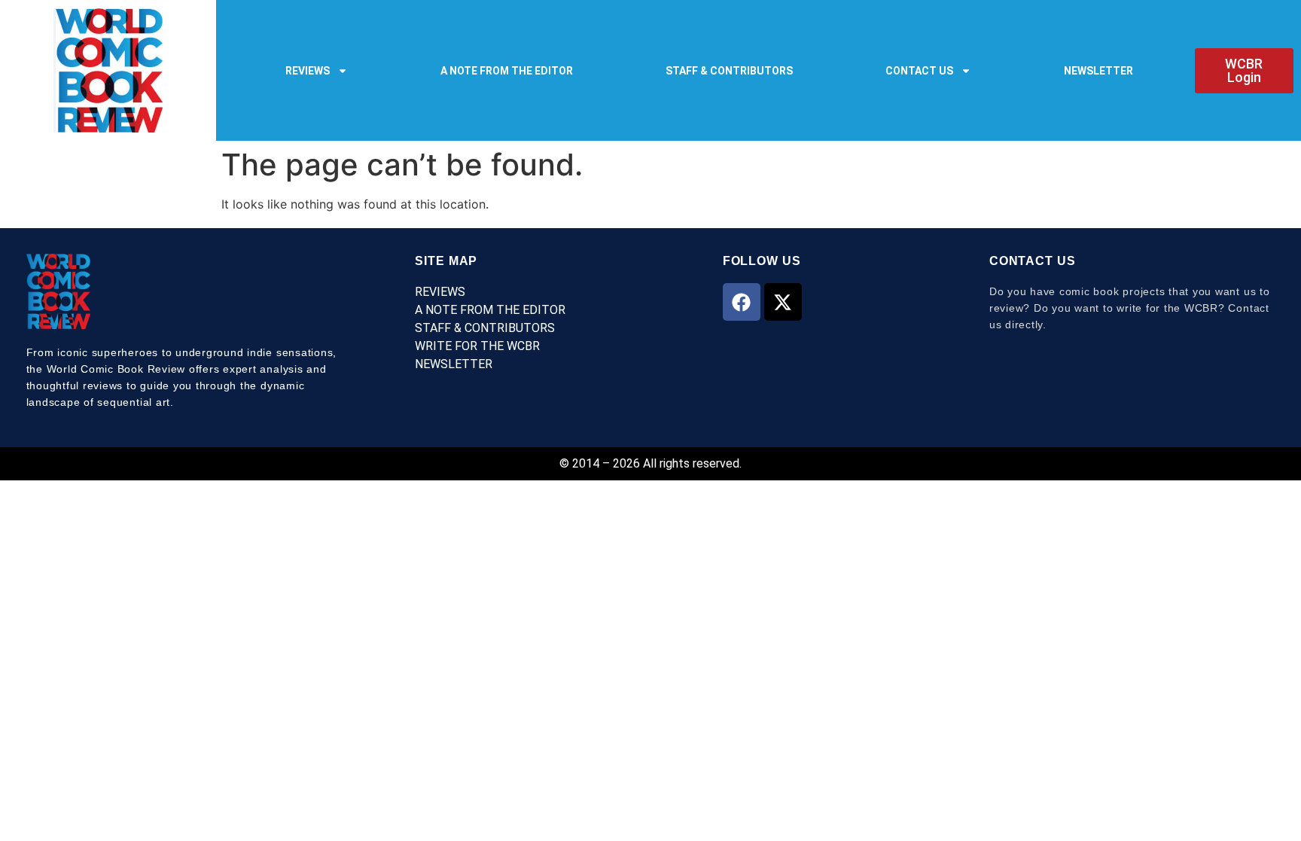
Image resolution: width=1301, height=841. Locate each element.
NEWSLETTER (1098, 71)
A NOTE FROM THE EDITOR (506, 71)
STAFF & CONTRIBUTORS (729, 71)
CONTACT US (919, 71)
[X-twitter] (783, 302)
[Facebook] (741, 302)
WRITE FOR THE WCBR (477, 346)
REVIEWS (307, 71)
